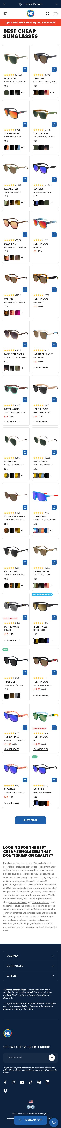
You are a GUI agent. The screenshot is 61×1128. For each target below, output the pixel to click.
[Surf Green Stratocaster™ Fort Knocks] (15, 389)
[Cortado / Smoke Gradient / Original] (15, 333)
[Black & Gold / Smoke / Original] (15, 551)
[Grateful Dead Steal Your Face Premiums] (15, 768)
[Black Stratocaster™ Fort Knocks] (45, 389)
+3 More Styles (40, 695)
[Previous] (4, 4)
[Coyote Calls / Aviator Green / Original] (15, 58)
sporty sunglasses (18, 902)
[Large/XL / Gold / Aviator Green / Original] (15, 441)
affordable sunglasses (14, 867)
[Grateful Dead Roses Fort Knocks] (45, 661)
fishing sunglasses (48, 877)
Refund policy (12, 1119)
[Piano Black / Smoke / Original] (15, 661)
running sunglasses (16, 881)
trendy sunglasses (40, 902)
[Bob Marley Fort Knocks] (45, 278)
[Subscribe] (52, 1057)
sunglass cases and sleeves (40, 913)
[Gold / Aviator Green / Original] (45, 441)
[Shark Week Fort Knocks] (45, 223)
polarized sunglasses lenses (16, 874)
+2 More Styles (40, 368)
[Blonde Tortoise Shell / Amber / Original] (15, 496)
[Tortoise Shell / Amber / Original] (15, 278)
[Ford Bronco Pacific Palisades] (45, 333)
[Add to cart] (25, 69)
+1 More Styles (40, 749)
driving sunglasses (29, 877)
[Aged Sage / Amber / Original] (15, 168)
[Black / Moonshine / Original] (45, 168)
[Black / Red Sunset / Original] (15, 113)
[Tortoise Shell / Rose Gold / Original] (15, 223)
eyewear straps (14, 913)
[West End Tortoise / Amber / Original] (45, 58)
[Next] (56, 4)
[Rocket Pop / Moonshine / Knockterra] (45, 496)
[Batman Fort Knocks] (15, 606)
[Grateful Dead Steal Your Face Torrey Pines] (15, 716)
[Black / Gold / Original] (45, 606)
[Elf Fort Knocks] (45, 716)
